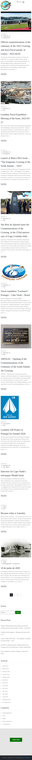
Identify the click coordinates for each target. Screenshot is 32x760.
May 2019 (5, 688)
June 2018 (5, 694)
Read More (4, 73)
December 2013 (6, 702)
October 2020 (5, 677)
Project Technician (7, 721)
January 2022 (5, 674)
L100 (4, 110)
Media (7, 467)
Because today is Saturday (13, 513)
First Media (26, 757)
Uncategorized (6, 37)
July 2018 (4, 691)
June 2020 (5, 682)
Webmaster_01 (6, 36)
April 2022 (5, 666)
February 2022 (6, 671)
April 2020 (5, 685)
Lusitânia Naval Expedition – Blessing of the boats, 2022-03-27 (15, 118)
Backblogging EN (7, 563)
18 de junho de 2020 (10, 568)
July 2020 (4, 680)
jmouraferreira (6, 423)
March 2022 (5, 668)
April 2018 (5, 696)
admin (4, 507)
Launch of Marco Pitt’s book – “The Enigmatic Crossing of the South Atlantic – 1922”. (15, 162)
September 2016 (6, 699)
